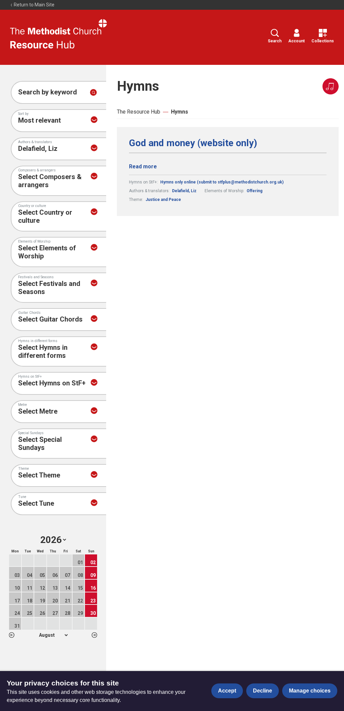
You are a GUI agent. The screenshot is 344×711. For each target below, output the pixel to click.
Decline (262, 691)
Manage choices (310, 691)
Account (296, 41)
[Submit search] (93, 92)
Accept (227, 691)
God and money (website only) (193, 143)
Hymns (179, 112)
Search (275, 41)
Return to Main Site (33, 4)
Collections (322, 41)
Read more (143, 166)
